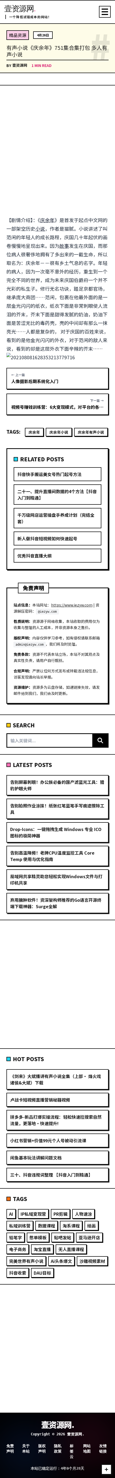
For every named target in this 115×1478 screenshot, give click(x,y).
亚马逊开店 (89, 1237)
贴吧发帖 (62, 1237)
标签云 (72, 1451)
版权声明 (42, 1448)
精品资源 (17, 35)
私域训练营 (19, 1225)
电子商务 (17, 1249)
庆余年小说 (58, 432)
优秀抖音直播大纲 (34, 555)
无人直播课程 (71, 1249)
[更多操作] (106, 1469)
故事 (64, 245)
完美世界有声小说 (26, 1261)
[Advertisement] (57, 150)
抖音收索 (17, 1273)
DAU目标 (42, 1273)
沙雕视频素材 (92, 1261)
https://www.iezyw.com (72, 605)
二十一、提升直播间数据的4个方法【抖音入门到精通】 (57, 494)
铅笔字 (15, 1237)
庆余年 (47, 219)
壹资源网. (57, 1424)
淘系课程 (71, 1225)
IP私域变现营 (33, 1214)
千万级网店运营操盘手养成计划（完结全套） (55, 518)
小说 (40, 228)
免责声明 (10, 1448)
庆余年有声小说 (91, 432)
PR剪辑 (60, 1214)
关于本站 (26, 1448)
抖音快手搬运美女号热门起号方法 (49, 474)
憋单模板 (38, 1237)
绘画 (91, 1225)
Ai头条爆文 (61, 1261)
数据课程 (46, 1225)
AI (11, 1214)
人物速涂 (83, 1214)
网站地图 (87, 1448)
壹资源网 (19, 65)
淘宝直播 (42, 1249)
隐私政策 (58, 1448)
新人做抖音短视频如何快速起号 (47, 538)
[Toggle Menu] (105, 12)
